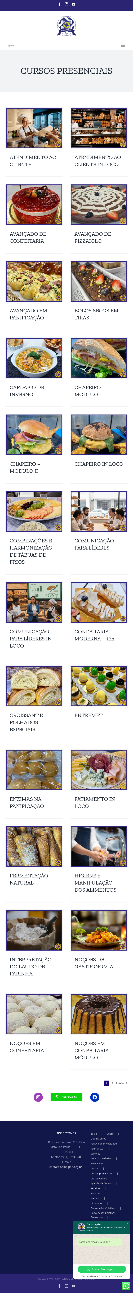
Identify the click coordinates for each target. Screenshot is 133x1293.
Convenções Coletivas (103, 1208)
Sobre (110, 1133)
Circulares (96, 1203)
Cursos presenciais (102, 1173)
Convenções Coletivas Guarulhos (103, 1215)
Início (94, 1133)
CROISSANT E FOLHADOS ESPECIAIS (26, 722)
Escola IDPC (97, 1163)
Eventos (95, 1198)
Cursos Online (99, 1178)
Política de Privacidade (104, 1143)
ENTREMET (88, 715)
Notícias (95, 1193)
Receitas (95, 1188)
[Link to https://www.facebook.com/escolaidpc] (94, 1097)
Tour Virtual (97, 1148)
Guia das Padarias (101, 1158)
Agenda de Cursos (101, 1183)
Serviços (95, 1153)
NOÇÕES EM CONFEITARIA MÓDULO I (91, 1050)
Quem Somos (98, 1138)
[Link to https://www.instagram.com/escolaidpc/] (38, 1097)
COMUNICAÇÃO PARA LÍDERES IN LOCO (31, 638)
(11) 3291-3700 (72, 1157)
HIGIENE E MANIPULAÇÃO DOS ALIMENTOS (95, 882)
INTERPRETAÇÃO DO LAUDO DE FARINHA (31, 966)
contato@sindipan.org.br (66, 1167)
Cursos (95, 1168)
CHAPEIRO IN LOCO (98, 464)
